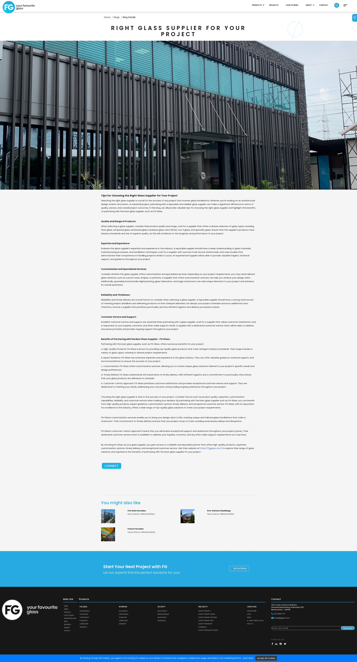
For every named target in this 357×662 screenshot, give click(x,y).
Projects (273, 5)
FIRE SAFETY (203, 606)
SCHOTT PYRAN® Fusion (206, 614)
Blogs (117, 17)
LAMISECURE (84, 624)
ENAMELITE (83, 627)
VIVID (249, 614)
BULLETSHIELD (162, 611)
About (309, 5)
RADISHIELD (162, 621)
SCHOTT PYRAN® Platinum (207, 617)
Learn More (248, 658)
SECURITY (161, 606)
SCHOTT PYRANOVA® (205, 624)
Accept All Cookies (266, 658)
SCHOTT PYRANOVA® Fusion (208, 630)
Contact (323, 5)
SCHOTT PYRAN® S (204, 611)
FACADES (83, 606)
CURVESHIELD (84, 617)
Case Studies (292, 5)
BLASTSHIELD (162, 617)
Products (257, 5)
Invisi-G (250, 624)
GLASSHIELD (84, 614)
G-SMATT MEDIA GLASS (255, 621)
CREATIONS (251, 606)
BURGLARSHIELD (163, 614)
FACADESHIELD (85, 611)
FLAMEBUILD (202, 627)
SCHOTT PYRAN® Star (205, 621)
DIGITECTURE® (251, 611)
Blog (66, 621)
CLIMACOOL (84, 621)
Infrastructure (70, 618)
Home (107, 17)
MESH (249, 617)
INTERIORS (123, 606)
